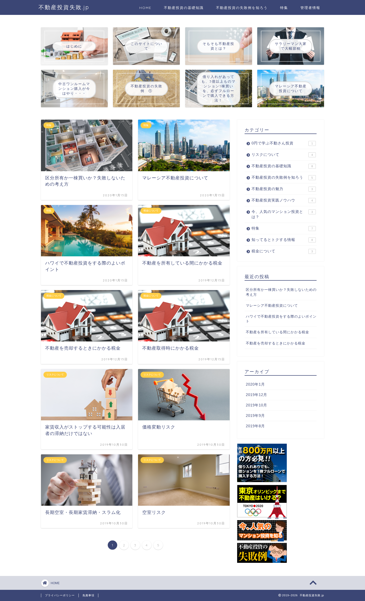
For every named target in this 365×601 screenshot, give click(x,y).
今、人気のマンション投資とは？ (282, 214)
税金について (282, 251)
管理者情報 (310, 7)
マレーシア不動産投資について (272, 305)
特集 (284, 7)
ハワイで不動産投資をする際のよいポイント (281, 319)
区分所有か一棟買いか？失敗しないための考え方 (281, 292)
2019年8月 (255, 426)
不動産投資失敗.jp (63, 7)
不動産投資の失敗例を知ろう (242, 7)
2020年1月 (255, 384)
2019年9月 (255, 415)
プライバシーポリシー (60, 595)
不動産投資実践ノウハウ (282, 200)
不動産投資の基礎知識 (184, 7)
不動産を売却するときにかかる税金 (275, 343)
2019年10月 (256, 405)
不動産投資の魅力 (282, 189)
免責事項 (88, 595)
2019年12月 (256, 395)
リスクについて (282, 154)
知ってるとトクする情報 (282, 239)
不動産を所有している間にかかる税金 (277, 332)
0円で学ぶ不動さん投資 (282, 143)
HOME (145, 7)
